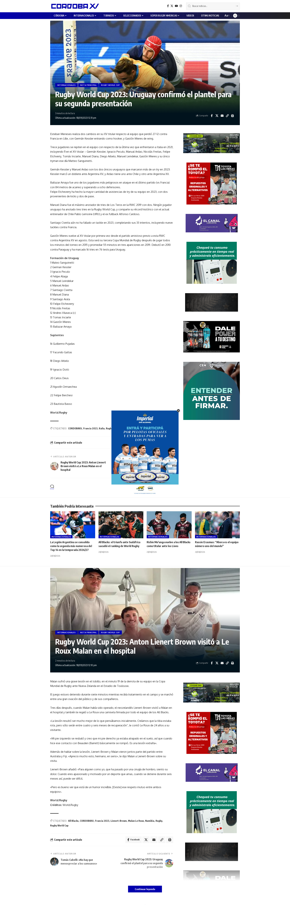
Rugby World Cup (123, 428)
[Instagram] (181, 6)
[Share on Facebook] (211, 115)
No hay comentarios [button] (157, 487)
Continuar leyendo (145, 889)
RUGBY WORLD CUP (110, 85)
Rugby (109, 428)
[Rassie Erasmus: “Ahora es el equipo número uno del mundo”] (217, 524)
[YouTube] (176, 6)
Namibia (149, 820)
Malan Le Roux (136, 820)
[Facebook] (168, 6)
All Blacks (73, 820)
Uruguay (138, 428)
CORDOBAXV (75, 428)
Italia (102, 428)
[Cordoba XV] (74, 6)
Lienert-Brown (119, 820)
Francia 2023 (90, 428)
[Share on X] (216, 115)
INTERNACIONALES (66, 85)
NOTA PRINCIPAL (88, 85)
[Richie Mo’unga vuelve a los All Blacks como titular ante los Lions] (169, 524)
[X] (172, 6)
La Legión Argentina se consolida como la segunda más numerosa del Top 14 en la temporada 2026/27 (71, 546)
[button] (227, 15)
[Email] (222, 115)
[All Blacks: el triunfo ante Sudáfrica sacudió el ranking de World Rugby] (121, 524)
